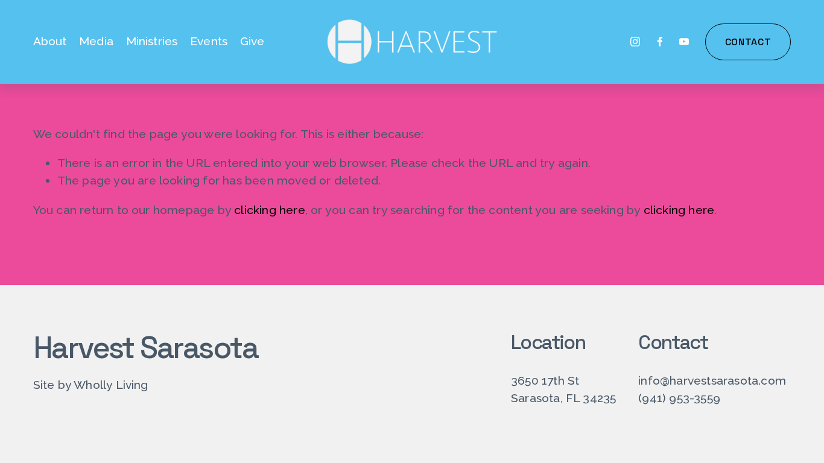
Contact (748, 42)
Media (96, 41)
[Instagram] (635, 42)
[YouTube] (684, 42)
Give (252, 41)
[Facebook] (660, 42)
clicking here (269, 210)
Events (208, 41)
